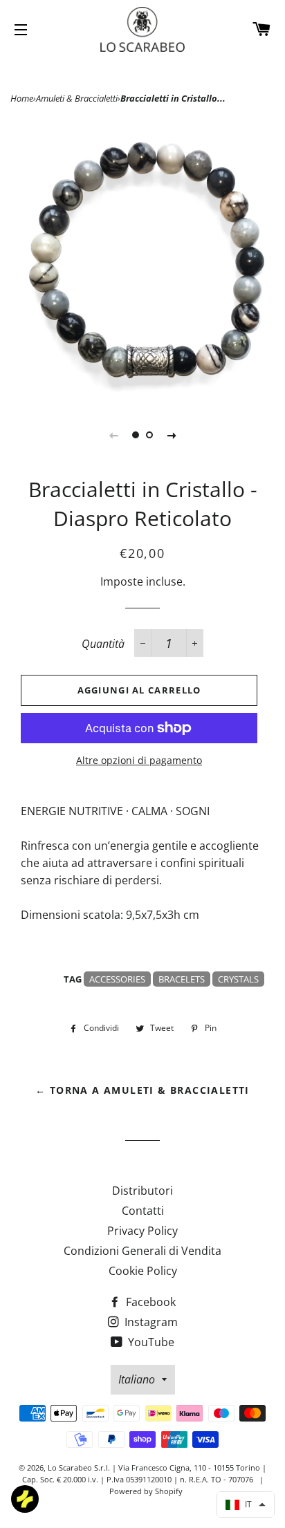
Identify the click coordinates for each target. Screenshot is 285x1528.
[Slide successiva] (171, 435)
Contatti (143, 1210)
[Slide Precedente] (113, 435)
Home (21, 98)
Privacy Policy (142, 1230)
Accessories (117, 979)
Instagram (150, 1322)
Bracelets (181, 979)
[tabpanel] (142, 261)
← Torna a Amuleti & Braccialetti (142, 1090)
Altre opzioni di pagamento (139, 760)
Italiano (136, 1379)
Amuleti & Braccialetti (77, 98)
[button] (245, 1504)
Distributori (142, 1190)
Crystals (238, 979)
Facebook (149, 1302)
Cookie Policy (143, 1270)
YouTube (149, 1342)
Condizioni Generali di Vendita (142, 1250)
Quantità (103, 643)
